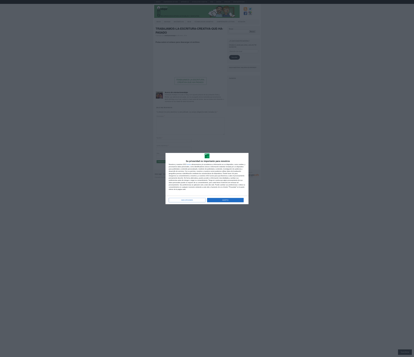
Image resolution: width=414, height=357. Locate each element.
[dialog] (207, 178)
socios (189, 164)
